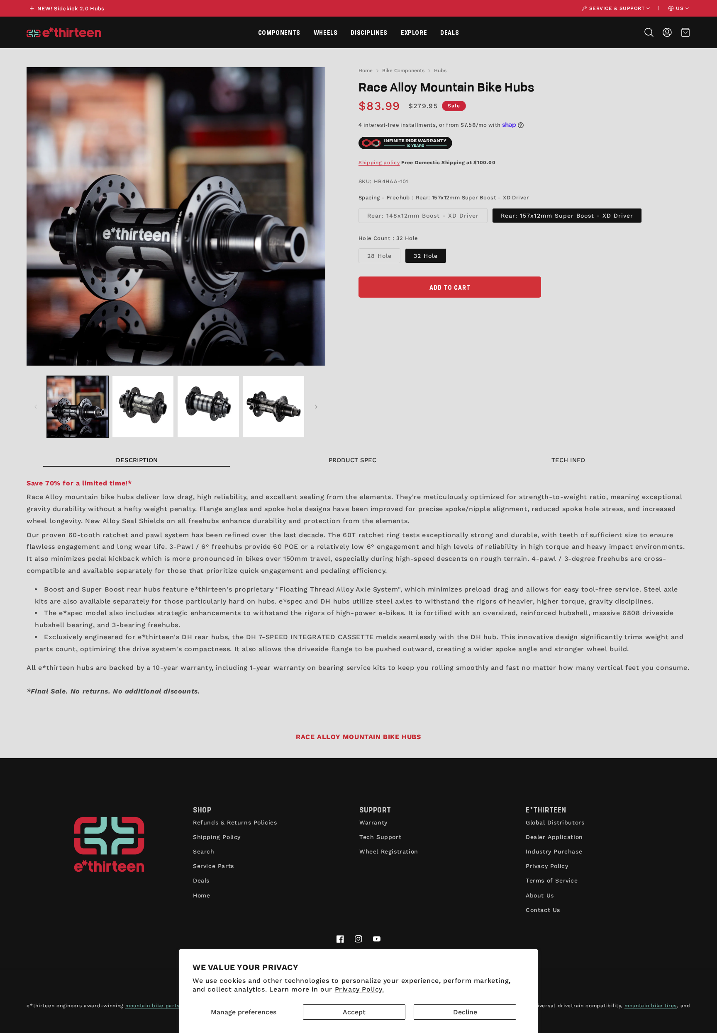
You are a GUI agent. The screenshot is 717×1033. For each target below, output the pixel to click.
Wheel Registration (388, 851)
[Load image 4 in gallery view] (274, 406)
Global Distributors (555, 822)
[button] (279, 32)
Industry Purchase (554, 851)
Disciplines (369, 32)
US (679, 8)
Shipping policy (379, 162)
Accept (354, 1012)
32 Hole (426, 255)
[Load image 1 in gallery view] (77, 406)
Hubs (440, 70)
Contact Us (543, 910)
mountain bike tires (650, 1006)
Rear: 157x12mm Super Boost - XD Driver (567, 215)
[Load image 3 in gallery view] (208, 406)
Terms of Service (552, 880)
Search (204, 851)
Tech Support (380, 837)
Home (365, 70)
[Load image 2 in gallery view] (143, 406)
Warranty (373, 822)
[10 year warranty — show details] (405, 143)
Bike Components (403, 70)
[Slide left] (36, 407)
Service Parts (213, 866)
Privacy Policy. (359, 989)
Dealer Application (554, 837)
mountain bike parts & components (172, 1006)
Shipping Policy (217, 837)
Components (279, 32)
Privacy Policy (547, 866)
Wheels (326, 32)
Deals (449, 32)
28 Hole (383, 257)
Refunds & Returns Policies (235, 822)
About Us (540, 895)
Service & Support (617, 8)
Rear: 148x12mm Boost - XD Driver (427, 217)
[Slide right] (316, 407)
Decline (465, 1012)
